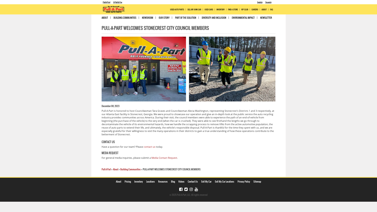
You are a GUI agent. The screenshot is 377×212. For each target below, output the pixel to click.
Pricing (128, 181)
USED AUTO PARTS (177, 9)
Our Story (164, 17)
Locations (150, 181)
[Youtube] (196, 189)
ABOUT (264, 9)
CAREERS (255, 9)
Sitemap (257, 181)
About (105, 17)
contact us (149, 146)
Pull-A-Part (106, 2)
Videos (181, 181)
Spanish (268, 2)
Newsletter (266, 17)
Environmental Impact (243, 17)
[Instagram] (191, 189)
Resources (163, 181)
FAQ (271, 9)
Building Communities (125, 17)
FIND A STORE (233, 9)
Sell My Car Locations (224, 181)
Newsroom (147, 17)
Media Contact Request (164, 157)
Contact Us (193, 181)
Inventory (220, 9)
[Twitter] (186, 189)
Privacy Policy (244, 181)
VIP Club (244, 9)
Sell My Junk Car (194, 9)
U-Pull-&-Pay (117, 2)
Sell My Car (206, 181)
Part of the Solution (185, 17)
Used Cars (209, 9)
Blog (173, 181)
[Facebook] (180, 189)
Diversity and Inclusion (214, 17)
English (259, 2)
